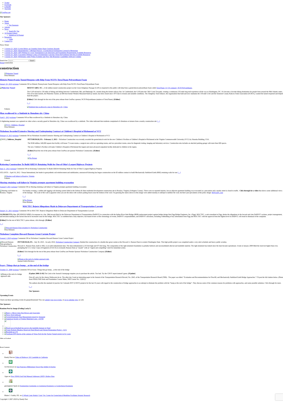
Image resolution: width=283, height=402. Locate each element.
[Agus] (10, 373)
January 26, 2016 (6, 84)
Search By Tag (14, 31)
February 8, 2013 (6, 136)
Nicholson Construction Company (68, 242)
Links (11, 39)
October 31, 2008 (6, 270)
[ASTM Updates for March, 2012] (23, 319)
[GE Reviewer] (10, 363)
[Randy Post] (10, 353)
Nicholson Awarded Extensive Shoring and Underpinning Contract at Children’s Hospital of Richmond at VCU (50, 131)
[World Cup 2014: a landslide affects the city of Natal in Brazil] (27, 328)
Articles (7, 27)
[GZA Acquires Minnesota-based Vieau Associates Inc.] (35, 330)
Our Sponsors (13, 25)
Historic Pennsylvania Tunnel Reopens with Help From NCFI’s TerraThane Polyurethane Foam (43, 80)
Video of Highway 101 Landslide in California (31, 357)
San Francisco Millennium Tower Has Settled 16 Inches (36, 367)
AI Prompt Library (10, 33)
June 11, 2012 (5, 169)
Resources (8, 37)
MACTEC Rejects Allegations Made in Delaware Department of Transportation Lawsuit (63, 206)
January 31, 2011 (6, 211)
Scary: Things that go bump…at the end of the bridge (24, 265)
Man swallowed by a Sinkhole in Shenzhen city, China (24, 113)
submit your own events (53, 300)
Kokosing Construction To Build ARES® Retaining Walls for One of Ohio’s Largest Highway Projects (46, 164)
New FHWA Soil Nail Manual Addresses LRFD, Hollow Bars (32, 376)
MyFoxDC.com (217, 193)
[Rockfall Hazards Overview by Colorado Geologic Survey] (11, 332)
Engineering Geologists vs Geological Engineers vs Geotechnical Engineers (46, 386)
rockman (15, 84)
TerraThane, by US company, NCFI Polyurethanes (174, 88)
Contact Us (8, 41)
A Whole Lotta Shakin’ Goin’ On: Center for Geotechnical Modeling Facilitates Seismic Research (56, 395)
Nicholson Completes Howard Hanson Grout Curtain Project (27, 234)
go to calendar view (71, 300)
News (6, 29)
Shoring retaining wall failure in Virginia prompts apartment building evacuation (37, 182)
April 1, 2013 (4, 117)
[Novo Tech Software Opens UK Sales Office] (12, 315)
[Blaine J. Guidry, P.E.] (10, 392)
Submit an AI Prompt (16, 35)
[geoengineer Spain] (10, 382)
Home (6, 21)
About (6, 23)
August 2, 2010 (5, 238)
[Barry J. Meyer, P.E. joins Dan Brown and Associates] (22, 313)
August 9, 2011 (5, 187)
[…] (28, 103)
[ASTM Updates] (7, 326)
